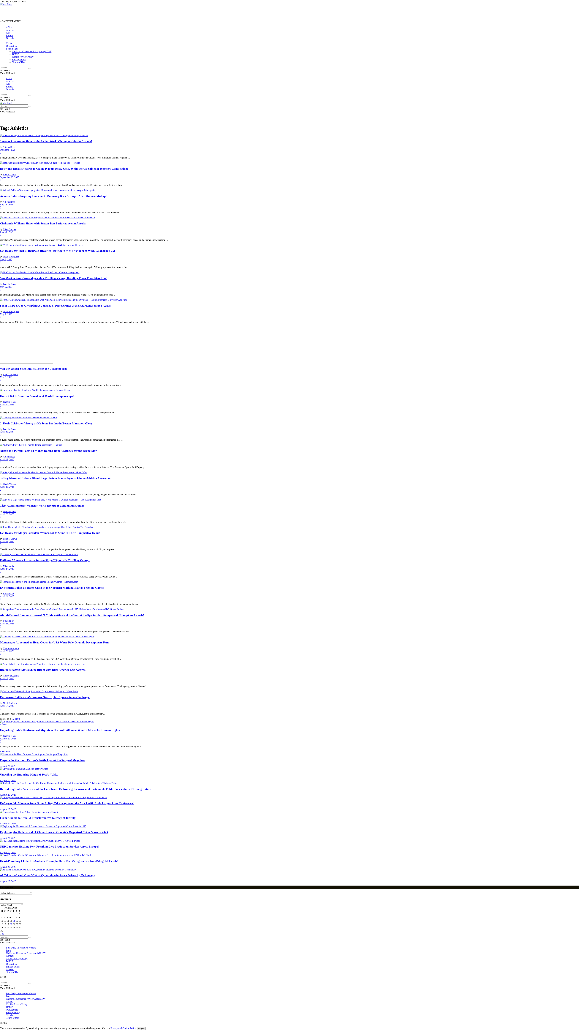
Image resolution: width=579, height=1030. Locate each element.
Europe (9, 35)
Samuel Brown (10, 538)
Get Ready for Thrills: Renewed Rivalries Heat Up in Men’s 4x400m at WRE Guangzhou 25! (57, 250)
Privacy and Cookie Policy (123, 1028)
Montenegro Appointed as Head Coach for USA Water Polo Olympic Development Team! (55, 642)
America (10, 30)
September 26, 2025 (9, 177)
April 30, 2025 (7, 404)
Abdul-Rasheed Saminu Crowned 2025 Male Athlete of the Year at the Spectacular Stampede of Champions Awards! (72, 615)
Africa (9, 27)
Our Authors (12, 46)
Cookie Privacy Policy (22, 57)
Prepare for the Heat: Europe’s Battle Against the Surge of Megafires (42, 760)
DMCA (15, 54)
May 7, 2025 (6, 287)
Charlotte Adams (11, 648)
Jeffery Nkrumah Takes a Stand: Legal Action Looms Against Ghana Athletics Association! (56, 478)
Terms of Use (18, 62)
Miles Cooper (9, 229)
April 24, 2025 (7, 596)
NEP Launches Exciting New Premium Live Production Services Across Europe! (49, 846)
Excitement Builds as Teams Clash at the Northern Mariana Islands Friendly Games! (52, 587)
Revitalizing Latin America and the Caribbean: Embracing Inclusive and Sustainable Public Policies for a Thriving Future (75, 789)
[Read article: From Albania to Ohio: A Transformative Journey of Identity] (289, 812)
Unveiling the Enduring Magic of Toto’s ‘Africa (29, 774)
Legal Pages (12, 48)
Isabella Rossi (9, 284)
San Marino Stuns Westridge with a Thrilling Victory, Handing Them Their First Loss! (53, 278)
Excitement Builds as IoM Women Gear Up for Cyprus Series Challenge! (45, 697)
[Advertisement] (55, 12)
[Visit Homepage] (6, 4)
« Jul (2, 934)
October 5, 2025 (8, 150)
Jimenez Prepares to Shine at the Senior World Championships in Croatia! (46, 141)
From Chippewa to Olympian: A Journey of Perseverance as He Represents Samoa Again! (55, 305)
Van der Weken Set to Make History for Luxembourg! (33, 368)
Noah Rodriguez (11, 256)
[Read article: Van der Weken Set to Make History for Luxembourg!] (289, 345)
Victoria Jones (9, 174)
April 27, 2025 (7, 541)
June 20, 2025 (6, 232)
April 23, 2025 (7, 623)
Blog (8, 950)
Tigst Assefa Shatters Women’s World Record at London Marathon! (42, 505)
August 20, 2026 (8, 738)
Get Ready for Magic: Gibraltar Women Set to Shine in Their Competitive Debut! (50, 532)
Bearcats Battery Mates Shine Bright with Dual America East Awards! (43, 669)
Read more (5, 751)
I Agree (141, 1028)
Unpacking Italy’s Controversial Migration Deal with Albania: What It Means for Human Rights (60, 730)
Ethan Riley (8, 593)
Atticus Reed (9, 147)
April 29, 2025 (7, 432)
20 (10, 924)
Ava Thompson (10, 374)
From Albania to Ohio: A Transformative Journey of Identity (38, 817)
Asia (8, 32)
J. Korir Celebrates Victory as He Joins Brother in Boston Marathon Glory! (46, 423)
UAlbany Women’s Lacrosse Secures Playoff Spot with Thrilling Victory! (45, 560)
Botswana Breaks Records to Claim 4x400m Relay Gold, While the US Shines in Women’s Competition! (64, 168)
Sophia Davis (9, 511)
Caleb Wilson (9, 484)
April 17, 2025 (7, 706)
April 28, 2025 (7, 486)
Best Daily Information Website (21, 947)
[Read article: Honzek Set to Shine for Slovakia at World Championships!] (289, 390)
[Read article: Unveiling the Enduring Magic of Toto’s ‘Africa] (289, 769)
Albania (4, 724)
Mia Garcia (8, 566)
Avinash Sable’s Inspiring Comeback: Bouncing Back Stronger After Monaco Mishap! (53, 196)
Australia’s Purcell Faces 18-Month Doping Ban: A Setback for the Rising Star (48, 450)
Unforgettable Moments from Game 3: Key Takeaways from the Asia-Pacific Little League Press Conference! (67, 803)
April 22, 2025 (7, 651)
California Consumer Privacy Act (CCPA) (32, 51)
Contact (9, 43)
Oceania (10, 38)
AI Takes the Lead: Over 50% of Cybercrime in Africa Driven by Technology (47, 875)
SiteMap (10, 969)
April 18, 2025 (7, 678)
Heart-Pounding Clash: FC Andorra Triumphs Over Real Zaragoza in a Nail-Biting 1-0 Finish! (59, 861)
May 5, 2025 (6, 377)
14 (14, 921)
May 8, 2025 (6, 259)
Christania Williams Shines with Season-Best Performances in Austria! (43, 223)
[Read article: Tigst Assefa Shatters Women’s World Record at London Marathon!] (289, 499)
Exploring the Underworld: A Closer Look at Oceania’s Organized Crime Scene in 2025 (54, 832)
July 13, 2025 (6, 204)
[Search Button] (29, 68)
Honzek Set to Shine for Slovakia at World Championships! (37, 396)
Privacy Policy (19, 59)
